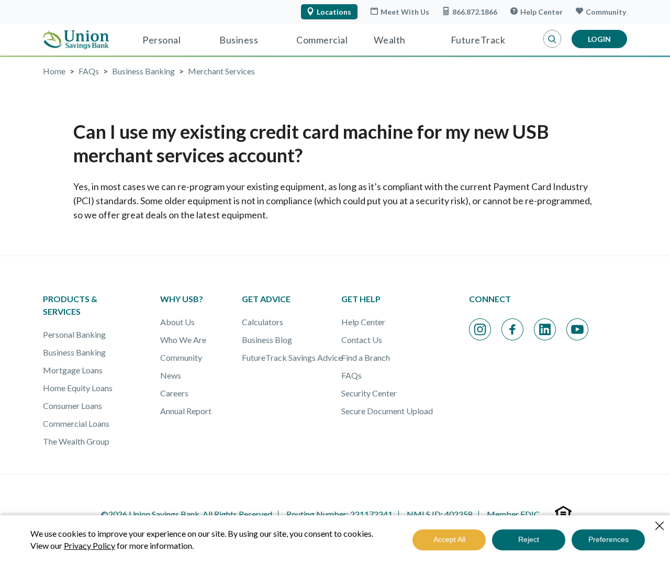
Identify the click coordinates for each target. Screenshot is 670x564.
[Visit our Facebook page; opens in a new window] (512, 329)
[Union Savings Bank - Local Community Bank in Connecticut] (76, 40)
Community (606, 11)
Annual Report (185, 411)
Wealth (390, 40)
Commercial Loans (76, 423)
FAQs (351, 375)
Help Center (541, 11)
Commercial (322, 40)
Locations (334, 11)
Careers (174, 393)
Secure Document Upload (387, 411)
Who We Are (183, 340)
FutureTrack (478, 40)
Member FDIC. (514, 514)
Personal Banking (74, 334)
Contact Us (361, 340)
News (170, 375)
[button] (552, 39)
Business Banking (74, 352)
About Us (177, 322)
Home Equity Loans (78, 388)
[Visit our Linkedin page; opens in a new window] (545, 329)
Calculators (262, 322)
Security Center (369, 393)
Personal (161, 40)
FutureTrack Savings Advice (292, 357)
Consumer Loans (72, 406)
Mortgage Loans (73, 370)
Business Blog (267, 340)
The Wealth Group (76, 441)
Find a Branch (365, 357)
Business (238, 40)
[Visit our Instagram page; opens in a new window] (480, 329)
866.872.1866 (474, 11)
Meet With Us (405, 11)
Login (599, 39)
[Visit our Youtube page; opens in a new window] (577, 329)
